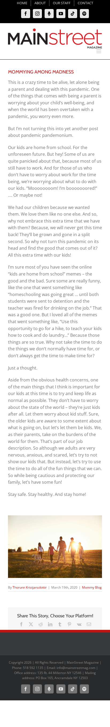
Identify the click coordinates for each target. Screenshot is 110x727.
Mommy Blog (92, 587)
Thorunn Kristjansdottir (30, 587)
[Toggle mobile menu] (99, 51)
